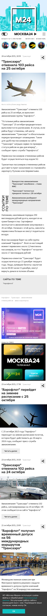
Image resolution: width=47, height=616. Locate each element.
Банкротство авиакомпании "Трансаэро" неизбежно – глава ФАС (27, 184)
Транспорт (26, 56)
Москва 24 (23, 34)
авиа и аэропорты (22, 301)
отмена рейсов (7, 301)
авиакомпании (26, 298)
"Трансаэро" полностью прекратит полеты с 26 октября (26, 192)
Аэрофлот (6, 298)
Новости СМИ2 (8, 342)
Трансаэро (15, 298)
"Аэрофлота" (8, 283)
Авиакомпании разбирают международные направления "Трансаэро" (26, 200)
